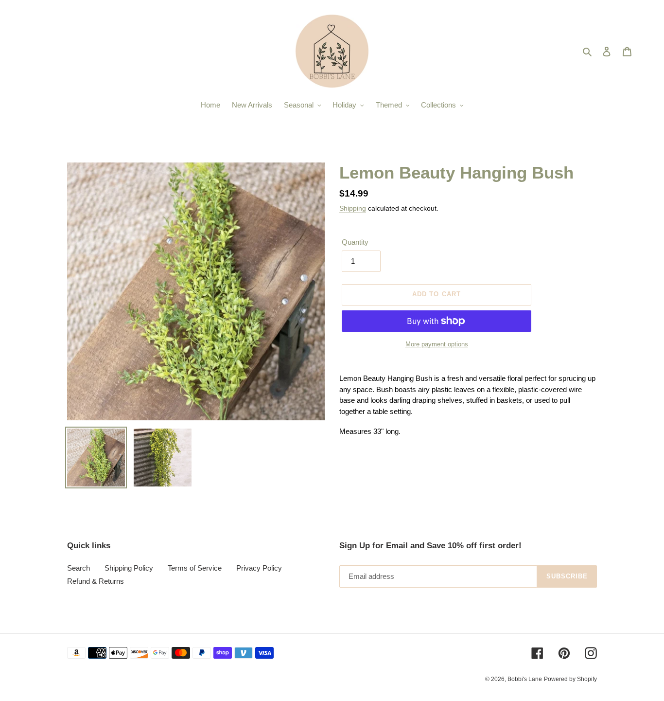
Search (78, 568)
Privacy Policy (259, 568)
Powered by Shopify (570, 679)
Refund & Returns (95, 581)
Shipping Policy (129, 568)
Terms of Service (195, 568)
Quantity (355, 242)
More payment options (436, 344)
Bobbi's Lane (524, 679)
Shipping (352, 208)
